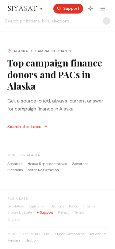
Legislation (37, 206)
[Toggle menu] (103, 9)
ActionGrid (97, 234)
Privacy (63, 212)
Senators (15, 163)
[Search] (106, 21)
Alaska (20, 51)
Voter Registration (43, 169)
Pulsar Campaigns (69, 234)
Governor (80, 163)
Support (45, 212)
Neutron (31, 240)
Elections (15, 169)
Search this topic (24, 126)
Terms (79, 212)
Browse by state (19, 212)
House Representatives (47, 163)
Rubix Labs (17, 198)
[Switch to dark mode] (90, 9)
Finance (89, 206)
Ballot (73, 206)
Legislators (15, 206)
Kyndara (14, 240)
